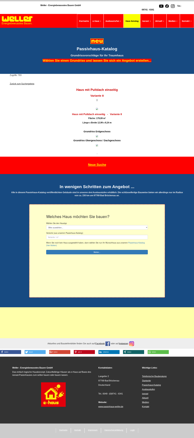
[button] (10, 352)
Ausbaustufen (148, 389)
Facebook (100, 343)
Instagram (123, 343)
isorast (145, 394)
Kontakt (145, 406)
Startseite (146, 381)
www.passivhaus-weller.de (110, 406)
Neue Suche (97, 164)
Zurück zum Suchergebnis (22, 84)
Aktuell (145, 398)
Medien (145, 402)
